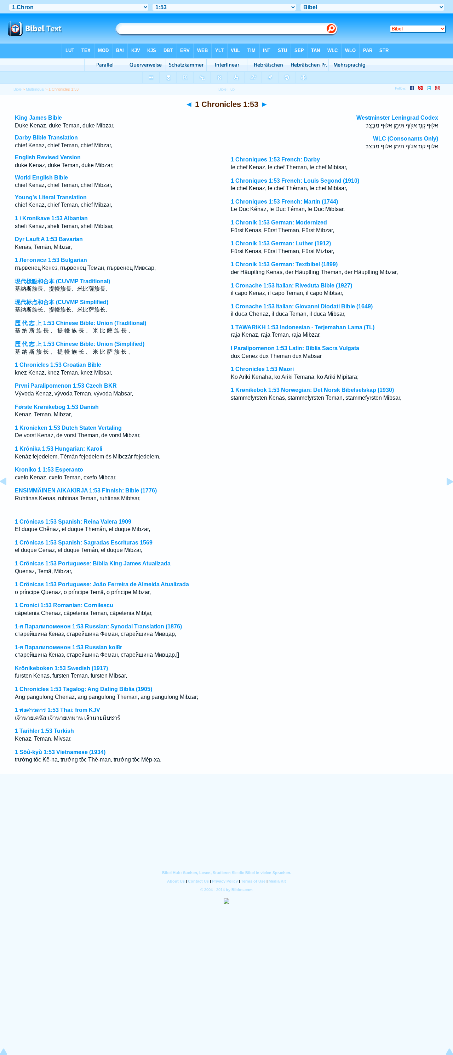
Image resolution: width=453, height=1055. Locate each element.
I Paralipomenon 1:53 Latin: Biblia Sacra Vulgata (295, 348)
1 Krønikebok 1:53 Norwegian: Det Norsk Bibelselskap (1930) (312, 390)
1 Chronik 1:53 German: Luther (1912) (281, 243)
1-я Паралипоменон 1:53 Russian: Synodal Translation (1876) (98, 626)
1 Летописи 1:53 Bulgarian (51, 260)
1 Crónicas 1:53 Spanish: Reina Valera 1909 (73, 522)
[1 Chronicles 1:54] (444, 498)
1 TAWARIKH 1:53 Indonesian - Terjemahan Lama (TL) (302, 327)
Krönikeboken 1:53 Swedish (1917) (61, 668)
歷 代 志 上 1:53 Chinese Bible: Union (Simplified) (79, 344)
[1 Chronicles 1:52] (9, 498)
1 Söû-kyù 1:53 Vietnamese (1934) (60, 752)
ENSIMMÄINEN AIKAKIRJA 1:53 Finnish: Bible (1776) (86, 490)
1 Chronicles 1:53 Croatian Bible (58, 365)
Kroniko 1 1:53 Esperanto (49, 470)
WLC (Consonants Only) (405, 139)
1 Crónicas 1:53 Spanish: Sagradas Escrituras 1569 (84, 543)
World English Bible (41, 178)
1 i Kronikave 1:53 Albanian (51, 218)
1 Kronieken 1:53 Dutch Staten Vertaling (68, 428)
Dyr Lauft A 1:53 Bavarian (49, 239)
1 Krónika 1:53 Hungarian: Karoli (58, 449)
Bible (17, 89)
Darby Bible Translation (46, 138)
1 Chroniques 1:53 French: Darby (275, 159)
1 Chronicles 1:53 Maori (262, 369)
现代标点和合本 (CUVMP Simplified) (61, 302)
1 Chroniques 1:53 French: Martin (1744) (284, 202)
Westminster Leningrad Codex (397, 118)
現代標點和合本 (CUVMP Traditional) (62, 281)
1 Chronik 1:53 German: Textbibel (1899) (284, 264)
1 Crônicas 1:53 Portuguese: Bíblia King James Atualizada (93, 563)
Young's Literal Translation (51, 197)
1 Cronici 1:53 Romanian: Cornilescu (64, 605)
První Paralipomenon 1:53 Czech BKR (66, 386)
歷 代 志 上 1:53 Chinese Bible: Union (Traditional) (80, 323)
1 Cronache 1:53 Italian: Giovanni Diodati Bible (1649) (302, 306)
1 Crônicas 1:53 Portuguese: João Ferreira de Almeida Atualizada (102, 584)
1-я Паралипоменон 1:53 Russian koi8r (68, 647)
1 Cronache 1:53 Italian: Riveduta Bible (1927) (291, 286)
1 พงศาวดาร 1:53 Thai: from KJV (57, 710)
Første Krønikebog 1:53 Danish (57, 407)
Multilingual (35, 89)
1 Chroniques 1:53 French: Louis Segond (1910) (295, 181)
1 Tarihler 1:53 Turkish (44, 731)
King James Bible (38, 118)
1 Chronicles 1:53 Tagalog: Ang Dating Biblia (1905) (83, 689)
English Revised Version (48, 157)
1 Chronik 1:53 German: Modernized (279, 222)
